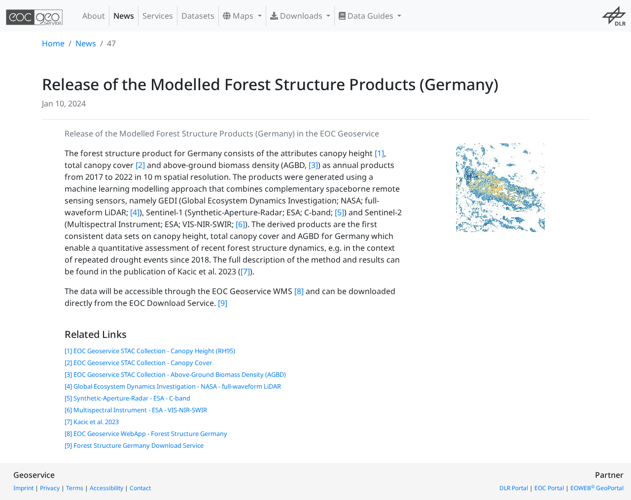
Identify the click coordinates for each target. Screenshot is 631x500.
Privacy (50, 488)
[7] (245, 271)
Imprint (23, 488)
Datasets (197, 15)
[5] (339, 212)
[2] (140, 165)
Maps (243, 15)
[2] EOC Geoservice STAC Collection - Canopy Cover (138, 362)
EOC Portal (549, 488)
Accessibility (106, 488)
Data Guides (370, 15)
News (123, 15)
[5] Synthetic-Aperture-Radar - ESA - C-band (127, 398)
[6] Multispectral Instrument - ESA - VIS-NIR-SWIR (136, 409)
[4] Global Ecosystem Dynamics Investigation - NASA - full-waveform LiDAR (173, 386)
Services (157, 15)
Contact (140, 488)
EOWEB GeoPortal (597, 488)
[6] (240, 224)
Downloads (301, 15)
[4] (135, 212)
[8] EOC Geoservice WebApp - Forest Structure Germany (146, 433)
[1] (379, 153)
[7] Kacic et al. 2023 (92, 421)
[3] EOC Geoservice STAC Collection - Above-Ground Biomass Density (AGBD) (175, 374)
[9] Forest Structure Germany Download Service (134, 445)
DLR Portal (513, 488)
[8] (299, 291)
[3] (313, 165)
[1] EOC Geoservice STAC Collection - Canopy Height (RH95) (150, 350)
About (93, 15)
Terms (74, 488)
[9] (222, 303)
